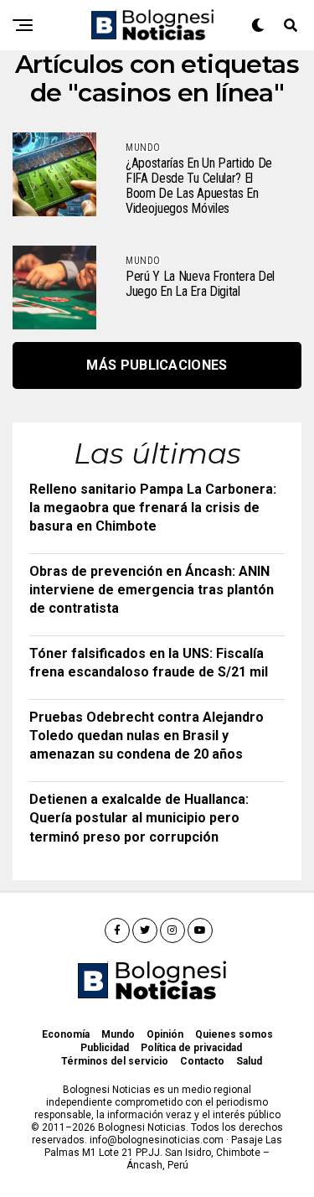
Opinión (165, 1034)
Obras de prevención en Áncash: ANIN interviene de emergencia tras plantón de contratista (151, 590)
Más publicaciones (156, 365)
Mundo (118, 1034)
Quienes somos (234, 1034)
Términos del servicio (114, 1061)
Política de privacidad (191, 1048)
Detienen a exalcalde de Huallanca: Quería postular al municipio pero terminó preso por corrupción (139, 818)
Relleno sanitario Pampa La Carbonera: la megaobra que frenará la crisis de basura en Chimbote (152, 508)
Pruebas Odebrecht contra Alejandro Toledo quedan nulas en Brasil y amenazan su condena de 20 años (146, 736)
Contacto (202, 1061)
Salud (249, 1061)
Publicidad (104, 1048)
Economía (66, 1034)
